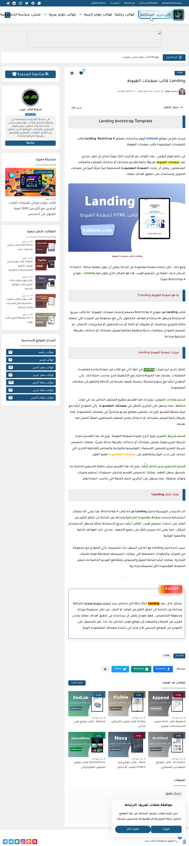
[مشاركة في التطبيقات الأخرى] (105, 669)
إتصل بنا (115, 3)
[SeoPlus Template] (184, 841)
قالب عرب (149, 841)
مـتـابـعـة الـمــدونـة (31, 74)
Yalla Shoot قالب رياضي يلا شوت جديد (20, 247)
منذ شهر (49, 198)
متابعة (30, 143)
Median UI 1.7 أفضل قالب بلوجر (19, 320)
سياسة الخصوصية (172, 3)
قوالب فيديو (32, 359)
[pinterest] (33, 3)
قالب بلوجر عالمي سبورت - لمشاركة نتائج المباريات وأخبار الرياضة (19, 303)
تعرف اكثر (133, 829)
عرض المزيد (77, 683)
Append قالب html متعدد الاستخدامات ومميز (169, 724)
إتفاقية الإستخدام (148, 3)
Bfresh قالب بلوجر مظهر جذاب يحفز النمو (135, 57)
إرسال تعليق (173, 793)
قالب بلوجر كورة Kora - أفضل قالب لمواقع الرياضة (21, 284)
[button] (163, 669)
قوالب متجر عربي (31, 374)
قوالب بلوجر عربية (62, 15)
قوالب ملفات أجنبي (31, 397)
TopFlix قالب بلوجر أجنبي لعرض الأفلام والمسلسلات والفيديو (20, 266)
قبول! (166, 829)
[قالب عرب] (161, 15)
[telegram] (8, 3)
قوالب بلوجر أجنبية (98, 15)
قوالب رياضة (124, 15)
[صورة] (45, 247)
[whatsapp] (39, 3)
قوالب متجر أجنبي (31, 367)
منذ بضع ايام (177, 717)
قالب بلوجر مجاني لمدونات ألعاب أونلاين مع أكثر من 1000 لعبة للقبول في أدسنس (32, 208)
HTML (180, 73)
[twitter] (27, 3)
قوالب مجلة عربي (31, 390)
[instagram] (20, 3)
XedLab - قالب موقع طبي (89, 721)
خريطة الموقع (99, 3)
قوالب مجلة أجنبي (31, 382)
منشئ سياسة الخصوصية (20, 15)
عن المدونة (129, 3)
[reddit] (14, 3)
